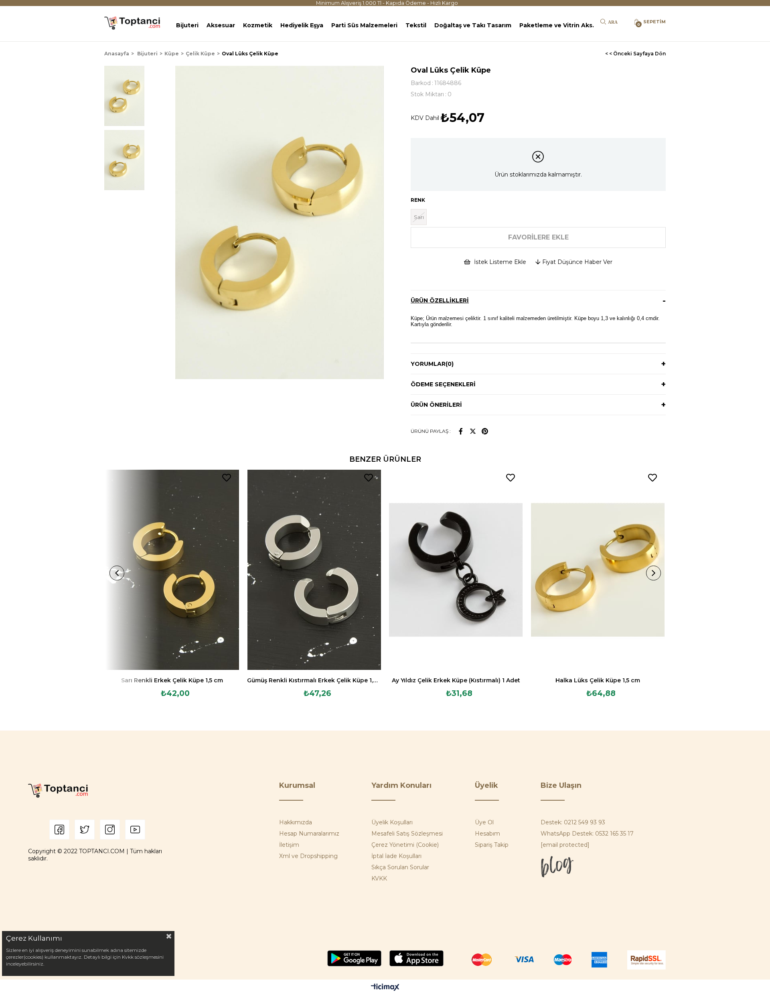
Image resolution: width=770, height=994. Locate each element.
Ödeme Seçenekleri (443, 384)
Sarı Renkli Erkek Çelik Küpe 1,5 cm (172, 680)
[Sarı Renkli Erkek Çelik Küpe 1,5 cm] (172, 569)
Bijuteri (187, 25)
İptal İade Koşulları (396, 856)
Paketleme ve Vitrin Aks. (556, 25)
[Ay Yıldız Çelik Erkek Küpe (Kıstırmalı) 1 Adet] (456, 569)
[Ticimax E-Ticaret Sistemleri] (385, 988)
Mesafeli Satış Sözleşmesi (407, 833)
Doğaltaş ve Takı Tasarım (472, 25)
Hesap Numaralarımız (309, 833)
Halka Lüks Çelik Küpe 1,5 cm (597, 680)
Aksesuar (221, 25)
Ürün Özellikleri (440, 300)
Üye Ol (484, 822)
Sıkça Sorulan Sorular (400, 867)
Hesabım (487, 833)
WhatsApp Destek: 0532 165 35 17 (587, 833)
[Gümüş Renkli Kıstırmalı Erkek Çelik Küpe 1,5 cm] (314, 569)
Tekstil (415, 25)
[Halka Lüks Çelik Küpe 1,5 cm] (598, 569)
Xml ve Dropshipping (308, 856)
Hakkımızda (295, 822)
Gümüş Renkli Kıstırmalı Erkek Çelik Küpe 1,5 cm (314, 680)
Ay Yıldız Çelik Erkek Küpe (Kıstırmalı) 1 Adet (456, 680)
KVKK (379, 878)
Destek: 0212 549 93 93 (573, 822)
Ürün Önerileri (436, 404)
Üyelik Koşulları (392, 822)
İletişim (289, 844)
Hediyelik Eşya (301, 25)
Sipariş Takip (492, 844)
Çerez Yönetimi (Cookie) (405, 844)
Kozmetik (257, 25)
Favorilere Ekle (226, 477)
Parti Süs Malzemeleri (364, 25)
